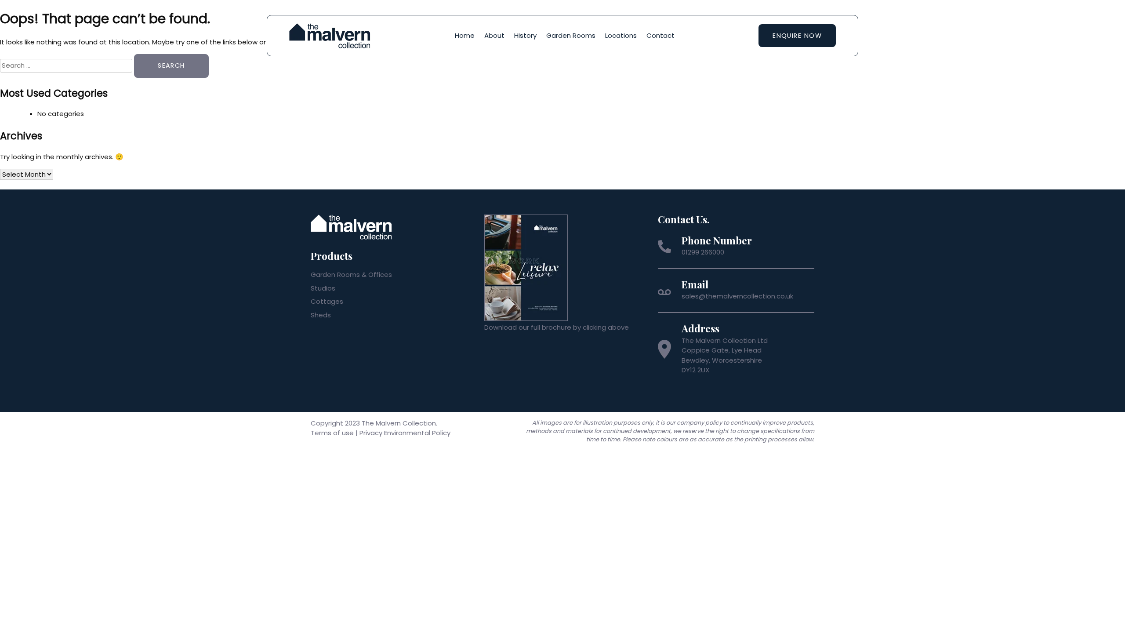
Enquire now (797, 35)
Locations (621, 35)
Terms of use (332, 432)
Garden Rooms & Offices (351, 274)
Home (465, 35)
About (494, 35)
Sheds (321, 315)
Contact (660, 35)
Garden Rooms (570, 35)
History (525, 35)
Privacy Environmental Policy (404, 432)
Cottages (327, 301)
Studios (323, 288)
